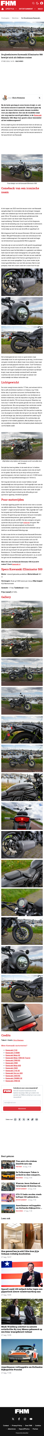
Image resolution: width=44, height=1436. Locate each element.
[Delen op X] (24, 1119)
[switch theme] (37, 3)
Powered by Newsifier (22, 1433)
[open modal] (41, 3)
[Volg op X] (39, 98)
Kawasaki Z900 (12, 1063)
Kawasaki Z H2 (11, 1050)
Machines (19, 61)
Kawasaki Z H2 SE (13, 1071)
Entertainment (21, 1189)
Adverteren (12, 1429)
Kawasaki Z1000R (13, 1053)
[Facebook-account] (19, 1419)
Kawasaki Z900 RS (13, 1060)
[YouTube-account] (31, 1419)
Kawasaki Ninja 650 (13, 1066)
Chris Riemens (18, 1040)
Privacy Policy (17, 1425)
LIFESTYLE (10, 9)
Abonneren (22, 1108)
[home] (2, 9)
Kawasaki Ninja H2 (13, 1055)
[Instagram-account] (25, 1419)
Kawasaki (38, 115)
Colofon (38, 1425)
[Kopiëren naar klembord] (32, 1119)
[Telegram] (28, 1119)
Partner (19, 1166)
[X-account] (13, 1419)
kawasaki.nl (16, 564)
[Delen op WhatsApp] (15, 1119)
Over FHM (28, 1425)
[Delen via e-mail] (36, 1119)
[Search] (33, 3)
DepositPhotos (24, 1429)
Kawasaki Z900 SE (13, 1081)
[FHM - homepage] (8, 3)
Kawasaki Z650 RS (13, 1076)
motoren (26, 522)
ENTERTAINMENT (26, 9)
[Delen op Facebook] (19, 1119)
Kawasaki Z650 (12, 1068)
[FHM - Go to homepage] (22, 1411)
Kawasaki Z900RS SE (14, 1078)
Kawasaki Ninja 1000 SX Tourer (18, 1058)
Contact (6, 1425)
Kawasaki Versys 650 (14, 1073)
